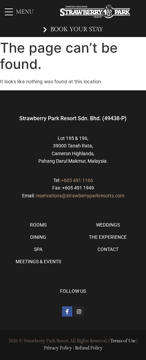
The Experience (108, 237)
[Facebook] (67, 311)
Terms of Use (122, 341)
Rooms (38, 225)
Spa (38, 249)
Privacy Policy (58, 348)
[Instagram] (79, 311)
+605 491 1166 (77, 180)
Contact (107, 249)
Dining (38, 237)
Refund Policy (89, 348)
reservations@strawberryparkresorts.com (80, 195)
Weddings (108, 225)
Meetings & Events (38, 261)
